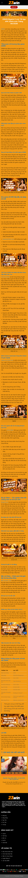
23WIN (3, 29)
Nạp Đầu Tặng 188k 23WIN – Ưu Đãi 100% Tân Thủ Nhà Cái (14, 778)
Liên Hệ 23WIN (5, 860)
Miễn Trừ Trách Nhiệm (7, 856)
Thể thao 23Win (5, 277)
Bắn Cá (4, 838)
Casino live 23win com (7, 360)
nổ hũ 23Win (10, 430)
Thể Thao (4, 835)
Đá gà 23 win (4, 502)
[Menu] (2, 2)
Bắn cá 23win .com (6, 580)
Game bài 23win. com (8, 239)
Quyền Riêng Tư (6, 858)
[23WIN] (14, 2)
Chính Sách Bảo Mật (7, 853)
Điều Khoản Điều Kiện (7, 851)
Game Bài (4, 842)
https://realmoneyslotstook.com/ (10, 801)
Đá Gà (3, 840)
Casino (4, 833)
